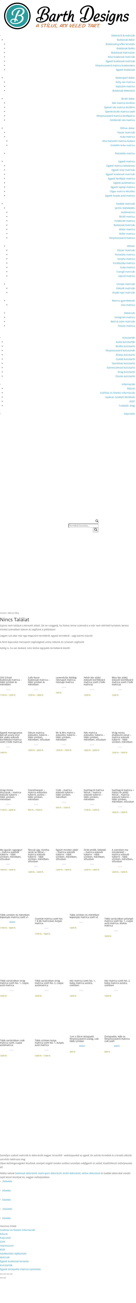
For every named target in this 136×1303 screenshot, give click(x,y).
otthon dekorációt (91, 1173)
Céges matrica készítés (122, 191)
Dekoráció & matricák (123, 35)
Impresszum (7, 1245)
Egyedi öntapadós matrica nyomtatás (20, 1269)
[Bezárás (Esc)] (11, 1274)
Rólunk (131, 388)
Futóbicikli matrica (124, 220)
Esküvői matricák (125, 288)
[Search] (96, 530)
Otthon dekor (127, 128)
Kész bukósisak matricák (121, 56)
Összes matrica (126, 325)
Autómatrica (128, 212)
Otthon (131, 246)
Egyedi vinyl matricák (123, 169)
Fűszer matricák (126, 132)
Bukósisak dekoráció (124, 90)
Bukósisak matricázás (123, 52)
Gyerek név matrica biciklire (119, 107)
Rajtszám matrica (125, 86)
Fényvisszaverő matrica (122, 237)
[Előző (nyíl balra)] (1, 1277)
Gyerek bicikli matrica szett (120, 111)
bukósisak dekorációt (26, 1173)
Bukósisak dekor (126, 39)
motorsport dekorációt (50, 1173)
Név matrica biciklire (123, 103)
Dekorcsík (129, 313)
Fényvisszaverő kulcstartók (120, 350)
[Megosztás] (8, 1274)
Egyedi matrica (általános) (120, 165)
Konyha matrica (126, 258)
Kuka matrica (127, 136)
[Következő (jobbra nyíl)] (4, 1277)
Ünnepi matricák (125, 284)
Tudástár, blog (127, 405)
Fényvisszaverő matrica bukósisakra (115, 65)
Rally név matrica (125, 82)
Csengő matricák (125, 271)
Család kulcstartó (125, 359)
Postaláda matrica (125, 153)
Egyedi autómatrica (124, 182)
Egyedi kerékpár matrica (121, 178)
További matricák (125, 203)
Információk (128, 384)
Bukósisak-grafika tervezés (120, 44)
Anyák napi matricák (123, 292)
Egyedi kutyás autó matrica (120, 195)
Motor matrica (127, 229)
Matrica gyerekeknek (123, 300)
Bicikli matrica (127, 216)
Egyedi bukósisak (125, 69)
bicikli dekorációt (71, 1173)
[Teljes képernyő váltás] (4, 1274)
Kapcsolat (129, 413)
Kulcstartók (128, 337)
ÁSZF (132, 401)
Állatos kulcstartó (125, 354)
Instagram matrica (124, 317)
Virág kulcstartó (126, 371)
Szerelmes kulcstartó (123, 363)
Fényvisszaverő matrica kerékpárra (116, 115)
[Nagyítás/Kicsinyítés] (1, 1274)
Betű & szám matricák (123, 321)
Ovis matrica (128, 304)
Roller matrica (127, 233)
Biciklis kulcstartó (125, 346)
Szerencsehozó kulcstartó (121, 367)
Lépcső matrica (126, 275)
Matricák (5, 1257)
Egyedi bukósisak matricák (120, 61)
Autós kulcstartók (125, 341)
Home (3, 612)
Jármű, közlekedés (125, 208)
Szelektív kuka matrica (122, 145)
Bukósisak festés (126, 48)
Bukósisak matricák (124, 225)
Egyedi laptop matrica (123, 187)
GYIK (2, 1241)
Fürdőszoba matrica (124, 263)
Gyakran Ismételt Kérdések (120, 397)
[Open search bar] (97, 521)
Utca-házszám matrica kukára (118, 141)
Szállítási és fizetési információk (117, 392)
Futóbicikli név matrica (122, 120)
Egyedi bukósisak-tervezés (14, 1261)
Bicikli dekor (128, 98)
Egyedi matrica (126, 161)
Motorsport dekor (125, 77)
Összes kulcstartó (125, 376)
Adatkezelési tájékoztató (13, 1253)
